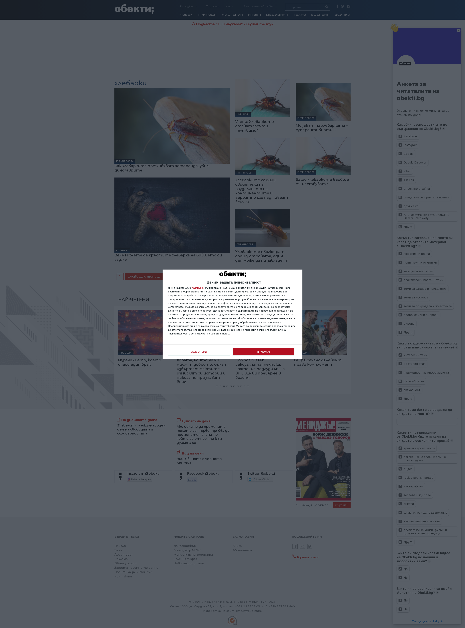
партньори (198, 287)
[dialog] (232, 314)
